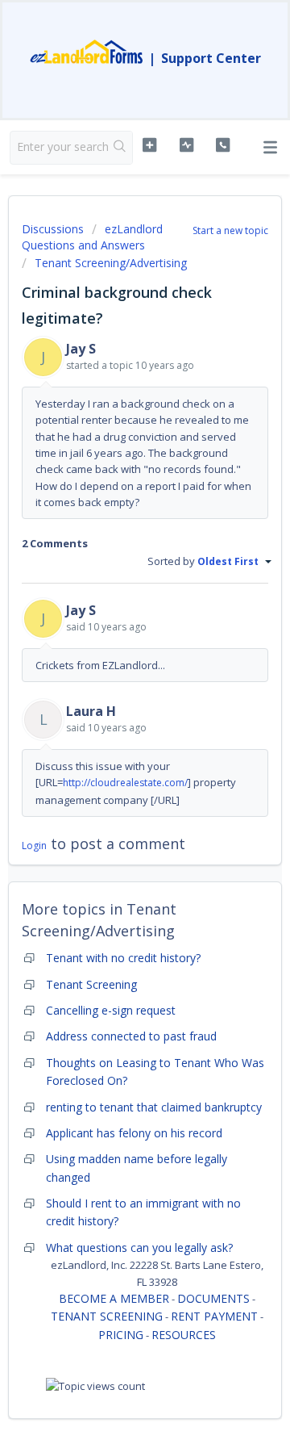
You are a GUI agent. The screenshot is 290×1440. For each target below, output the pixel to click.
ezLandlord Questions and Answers (92, 237)
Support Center (211, 58)
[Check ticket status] (186, 145)
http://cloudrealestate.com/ (125, 782)
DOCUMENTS (213, 1298)
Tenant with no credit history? (123, 957)
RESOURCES (183, 1334)
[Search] (120, 148)
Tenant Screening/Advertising (111, 262)
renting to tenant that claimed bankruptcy (154, 1107)
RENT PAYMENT (214, 1316)
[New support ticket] (149, 145)
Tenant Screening (91, 984)
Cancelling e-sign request (111, 1010)
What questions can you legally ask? (139, 1247)
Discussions (53, 229)
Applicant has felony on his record (134, 1133)
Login (34, 845)
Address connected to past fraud (131, 1036)
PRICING (120, 1334)
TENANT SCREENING (107, 1316)
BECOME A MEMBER (114, 1298)
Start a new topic (230, 230)
